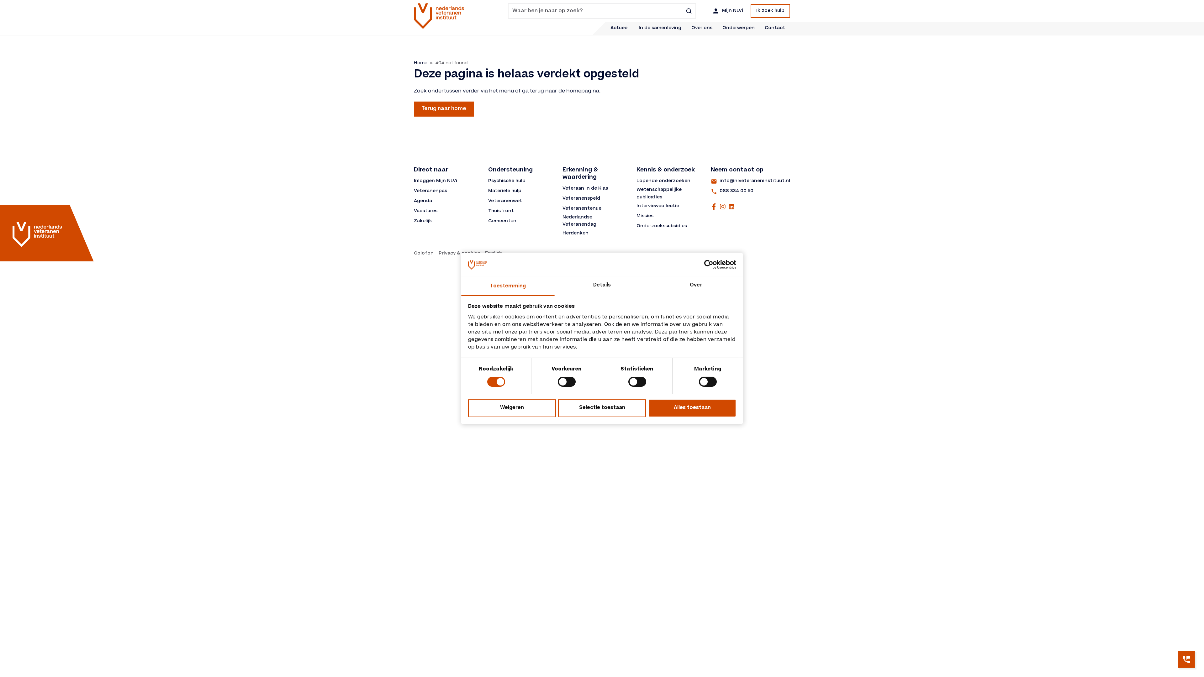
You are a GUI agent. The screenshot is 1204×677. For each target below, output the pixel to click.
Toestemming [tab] (508, 286)
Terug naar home (443, 108)
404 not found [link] (452, 63)
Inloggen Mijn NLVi (435, 181)
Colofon (424, 253)
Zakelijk (423, 221)
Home (420, 63)
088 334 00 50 (736, 191)
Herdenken (575, 233)
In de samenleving (660, 28)
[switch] (567, 382)
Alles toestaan (692, 408)
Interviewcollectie (657, 206)
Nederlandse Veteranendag (579, 221)
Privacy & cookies (459, 253)
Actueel (619, 28)
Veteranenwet (505, 201)
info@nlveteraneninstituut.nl (755, 181)
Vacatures (425, 211)
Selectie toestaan (602, 408)
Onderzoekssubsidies (661, 226)
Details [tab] (602, 285)
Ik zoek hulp (770, 11)
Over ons (701, 28)
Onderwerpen (738, 28)
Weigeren (512, 408)
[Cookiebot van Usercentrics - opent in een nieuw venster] (708, 264)
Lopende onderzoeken (663, 181)
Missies (644, 216)
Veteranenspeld (581, 199)
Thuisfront (501, 211)
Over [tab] (696, 285)
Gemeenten (502, 221)
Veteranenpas (430, 191)
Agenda (423, 201)
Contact (775, 28)
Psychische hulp (506, 181)
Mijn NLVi (732, 11)
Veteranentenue (581, 209)
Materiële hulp (504, 191)
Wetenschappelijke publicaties (659, 194)
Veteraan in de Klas (585, 188)
